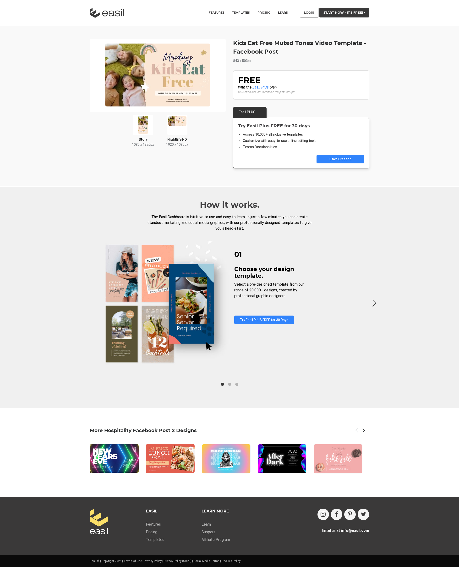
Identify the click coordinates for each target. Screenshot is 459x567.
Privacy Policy (153, 561)
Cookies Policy (231, 561)
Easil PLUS (247, 112)
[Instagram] (323, 514)
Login (309, 12)
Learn (283, 12)
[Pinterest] (350, 514)
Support (208, 532)
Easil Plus (260, 87)
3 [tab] (236, 384)
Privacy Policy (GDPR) (177, 561)
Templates (155, 539)
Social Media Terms (206, 561)
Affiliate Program (216, 539)
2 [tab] (229, 384)
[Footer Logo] (99, 522)
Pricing (263, 12)
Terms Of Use (133, 561)
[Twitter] (363, 514)
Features (153, 524)
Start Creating (340, 159)
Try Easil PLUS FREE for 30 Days (264, 320)
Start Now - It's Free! (343, 12)
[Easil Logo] (108, 13)
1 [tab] (222, 384)
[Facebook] (336, 514)
